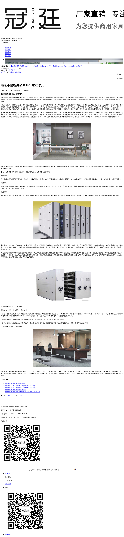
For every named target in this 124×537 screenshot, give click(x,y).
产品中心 (11, 72)
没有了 (9, 395)
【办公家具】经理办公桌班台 (20, 66)
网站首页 (12, 70)
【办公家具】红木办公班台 (57, 66)
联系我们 (18, 72)
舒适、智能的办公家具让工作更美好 (20, 388)
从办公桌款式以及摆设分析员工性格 (20, 386)
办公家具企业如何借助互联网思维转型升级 (22, 392)
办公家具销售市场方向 (15, 390)
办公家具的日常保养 (15, 383)
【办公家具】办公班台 (74, 66)
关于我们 (4, 72)
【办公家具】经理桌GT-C (39, 66)
